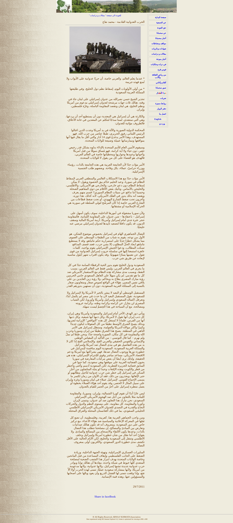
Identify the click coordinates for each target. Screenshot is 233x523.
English (157, 119)
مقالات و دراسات (159, 54)
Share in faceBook (105, 496)
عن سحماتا (161, 33)
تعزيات (163, 98)
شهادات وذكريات (159, 48)
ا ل (161, 93)
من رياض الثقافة (159, 76)
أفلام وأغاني (161, 82)
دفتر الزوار (161, 108)
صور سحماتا (161, 88)
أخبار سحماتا (160, 38)
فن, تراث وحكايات (158, 64)
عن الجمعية (161, 22)
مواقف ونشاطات (159, 43)
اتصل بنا (162, 114)
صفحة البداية (160, 17)
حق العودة (161, 28)
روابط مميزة (160, 103)
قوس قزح (162, 69)
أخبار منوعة (161, 59)
